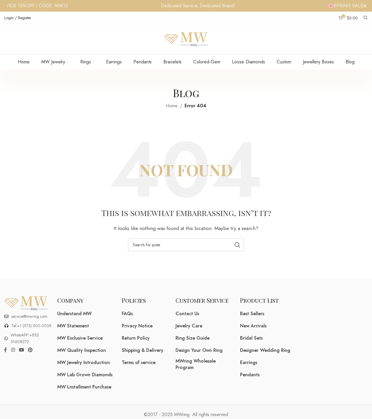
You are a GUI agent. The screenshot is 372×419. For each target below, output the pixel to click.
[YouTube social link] (21, 349)
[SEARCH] (237, 245)
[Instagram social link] (13, 349)
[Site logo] (186, 38)
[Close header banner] (364, 6)
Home (172, 105)
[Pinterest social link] (30, 349)
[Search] (366, 18)
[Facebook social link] (5, 349)
